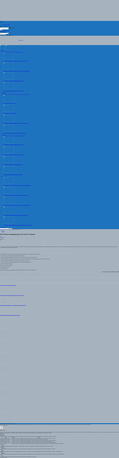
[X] (4, 281)
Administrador (2, 237)
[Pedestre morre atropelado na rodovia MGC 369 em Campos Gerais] (9, 69)
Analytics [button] (1, 449)
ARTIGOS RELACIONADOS (5, 285)
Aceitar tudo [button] (5, 425)
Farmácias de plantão (15, 135)
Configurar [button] (1, 425)
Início (3, 50)
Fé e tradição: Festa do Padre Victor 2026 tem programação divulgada (17, 185)
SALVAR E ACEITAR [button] (3, 457)
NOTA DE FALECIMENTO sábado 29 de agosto (13, 164)
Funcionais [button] (1, 444)
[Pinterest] (8, 281)
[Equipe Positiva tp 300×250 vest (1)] (7, 375)
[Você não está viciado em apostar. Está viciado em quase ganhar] (9, 121)
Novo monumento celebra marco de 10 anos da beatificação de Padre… (17, 205)
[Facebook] (1, 281)
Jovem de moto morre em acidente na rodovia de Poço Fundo (15, 61)
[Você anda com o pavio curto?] (9, 101)
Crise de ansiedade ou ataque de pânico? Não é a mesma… (15, 133)
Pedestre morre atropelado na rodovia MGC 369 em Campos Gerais (17, 71)
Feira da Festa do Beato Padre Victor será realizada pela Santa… (16, 195)
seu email (10, 33)
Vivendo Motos (27, 94)
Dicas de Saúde (11, 94)
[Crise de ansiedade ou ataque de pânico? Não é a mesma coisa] (9, 131)
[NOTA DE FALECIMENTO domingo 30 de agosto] (9, 79)
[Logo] (3, 48)
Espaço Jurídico (16, 94)
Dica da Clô (7, 94)
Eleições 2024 (4, 92)
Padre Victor (4, 176)
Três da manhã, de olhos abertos (10, 113)
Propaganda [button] (1, 452)
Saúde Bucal (20, 94)
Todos (5, 94)
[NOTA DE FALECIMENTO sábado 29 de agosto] (9, 162)
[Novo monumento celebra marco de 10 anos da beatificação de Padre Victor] (9, 203)
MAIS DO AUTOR (13, 285)
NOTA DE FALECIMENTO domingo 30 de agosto (13, 80)
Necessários (3, 434)
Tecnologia (23, 94)
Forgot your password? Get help (4, 30)
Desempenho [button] (2, 447)
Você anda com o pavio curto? (9, 103)
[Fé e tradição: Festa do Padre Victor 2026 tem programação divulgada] (9, 183)
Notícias (3, 51)
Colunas (3, 93)
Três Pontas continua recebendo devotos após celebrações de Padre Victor (18, 225)
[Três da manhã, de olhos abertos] (9, 111)
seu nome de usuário (12, 27)
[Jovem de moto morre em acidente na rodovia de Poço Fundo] (9, 59)
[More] (15, 281)
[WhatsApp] (11, 281)
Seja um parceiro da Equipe (6, 24)
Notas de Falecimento (21, 135)
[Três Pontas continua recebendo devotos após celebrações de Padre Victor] (9, 223)
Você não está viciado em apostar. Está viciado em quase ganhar (16, 123)
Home (1, 229)
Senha (9, 28)
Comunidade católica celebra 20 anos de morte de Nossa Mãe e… (16, 215)
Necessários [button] (1, 433)
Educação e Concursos (9, 135)
